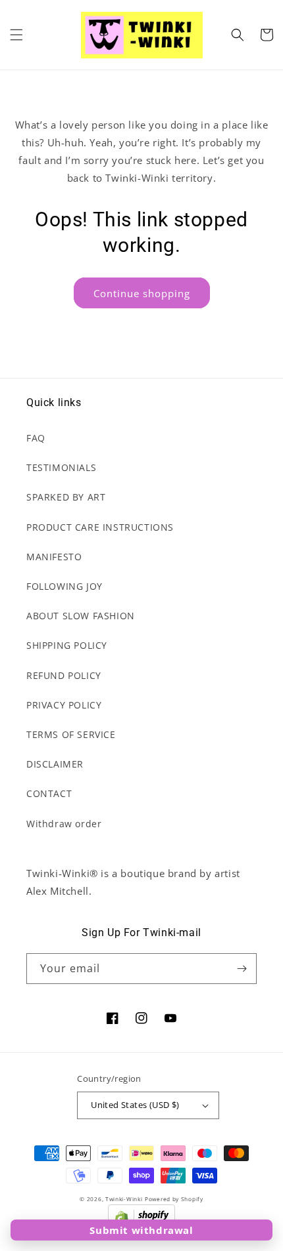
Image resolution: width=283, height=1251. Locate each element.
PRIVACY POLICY (63, 705)
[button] (16, 34)
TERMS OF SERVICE (71, 734)
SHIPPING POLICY (66, 645)
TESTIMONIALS (61, 467)
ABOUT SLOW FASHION (80, 615)
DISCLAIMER (55, 764)
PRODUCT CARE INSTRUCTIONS (100, 527)
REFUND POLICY (63, 675)
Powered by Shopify (174, 1198)
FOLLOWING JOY (64, 586)
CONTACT (49, 793)
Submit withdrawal (141, 1230)
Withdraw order (63, 823)
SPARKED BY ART (65, 497)
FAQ (35, 438)
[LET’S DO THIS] (241, 968)
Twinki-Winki (123, 1198)
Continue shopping (141, 293)
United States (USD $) (135, 1105)
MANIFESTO (54, 556)
